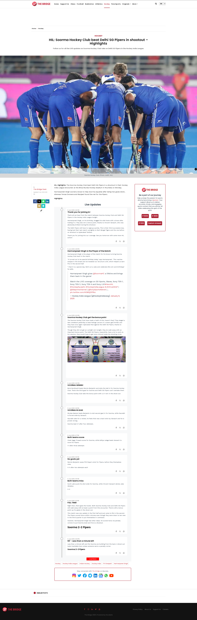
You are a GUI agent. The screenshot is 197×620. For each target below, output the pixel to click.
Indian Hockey (85, 564)
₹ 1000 (141, 223)
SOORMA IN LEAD (75, 410)
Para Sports (116, 4)
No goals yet (73, 459)
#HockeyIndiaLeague (95, 287)
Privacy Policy (138, 609)
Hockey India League (70, 564)
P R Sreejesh (107, 564)
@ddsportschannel (78, 290)
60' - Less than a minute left (81, 541)
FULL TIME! (72, 502)
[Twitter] (39, 201)
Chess (73, 4)
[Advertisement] (98, 19)
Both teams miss (76, 480)
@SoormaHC (98, 274)
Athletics (99, 4)
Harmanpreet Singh (121, 564)
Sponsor (155, 200)
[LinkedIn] (47, 201)
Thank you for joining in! (79, 212)
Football (80, 4)
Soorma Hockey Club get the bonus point (87, 317)
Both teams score (76, 437)
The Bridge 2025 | (90, 615)
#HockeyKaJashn (77, 287)
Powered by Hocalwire (105, 615)
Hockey (107, 4)
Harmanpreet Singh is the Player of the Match (89, 251)
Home (56, 4)
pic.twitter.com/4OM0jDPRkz (83, 292)
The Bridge (96, 571)
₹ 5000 (145, 216)
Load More (92, 559)
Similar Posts (42, 593)
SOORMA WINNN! (75, 385)
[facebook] (35, 201)
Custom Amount (154, 223)
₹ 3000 (155, 216)
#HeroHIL (109, 284)
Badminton (89, 4)
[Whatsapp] (43, 201)
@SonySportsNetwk (97, 290)
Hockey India (96, 564)
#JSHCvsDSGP (111, 287)
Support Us (64, 4)
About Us (148, 609)
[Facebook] (116, 241)
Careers (165, 609)
